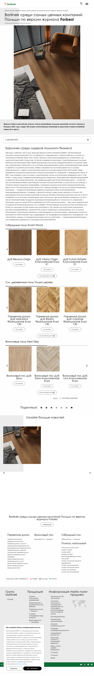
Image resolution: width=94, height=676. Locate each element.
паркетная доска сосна (15, 561)
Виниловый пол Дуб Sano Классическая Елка (47, 378)
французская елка (13, 568)
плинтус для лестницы (68, 569)
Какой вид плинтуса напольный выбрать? (55, 640)
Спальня (54, 655)
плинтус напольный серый (70, 567)
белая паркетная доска (15, 565)
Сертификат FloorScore (56, 634)
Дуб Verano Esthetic (75, 259)
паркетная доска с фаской (16, 550)
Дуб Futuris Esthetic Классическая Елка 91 (47, 262)
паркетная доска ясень (15, 541)
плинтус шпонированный (69, 565)
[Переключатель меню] (86, 3)
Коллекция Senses (58, 617)
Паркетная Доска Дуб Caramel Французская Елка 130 (75, 320)
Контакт (10, 599)
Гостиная (54, 652)
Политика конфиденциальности (59, 629)
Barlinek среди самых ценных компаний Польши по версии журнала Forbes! (47, 518)
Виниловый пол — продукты (43, 539)
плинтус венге (66, 552)
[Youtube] (81, 664)
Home (7, 10)
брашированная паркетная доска (19, 548)
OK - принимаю (32, 668)
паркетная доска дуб (14, 539)
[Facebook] (88, 664)
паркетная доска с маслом (16, 543)
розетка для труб (67, 554)
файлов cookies (21, 664)
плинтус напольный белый (70, 572)
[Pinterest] (91, 664)
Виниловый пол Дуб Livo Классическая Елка (75, 378)
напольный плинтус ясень (69, 547)
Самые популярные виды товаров (36, 615)
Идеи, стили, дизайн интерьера (56, 648)
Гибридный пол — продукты (70, 539)
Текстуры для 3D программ (57, 597)
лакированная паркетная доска (18, 546)
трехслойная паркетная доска (17, 563)
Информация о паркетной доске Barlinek (36, 604)
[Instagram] (84, 664)
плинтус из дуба (66, 550)
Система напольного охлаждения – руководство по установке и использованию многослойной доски (57, 607)
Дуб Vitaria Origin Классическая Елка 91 (19, 262)
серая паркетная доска (15, 559)
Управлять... (14, 668)
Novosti (12, 10)
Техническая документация (56, 620)
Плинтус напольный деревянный (34, 598)
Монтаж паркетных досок (58, 625)
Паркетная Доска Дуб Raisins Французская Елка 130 (47, 320)
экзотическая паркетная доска (17, 552)
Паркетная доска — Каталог (36, 610)
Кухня (53, 658)
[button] (88, 140)
